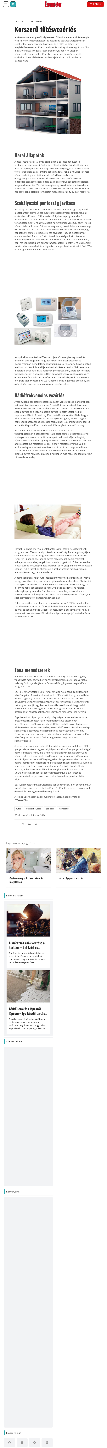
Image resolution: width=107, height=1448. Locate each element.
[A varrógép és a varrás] (78, 832)
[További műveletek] (96, 17)
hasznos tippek (52, 1362)
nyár (63, 1368)
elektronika (36, 1362)
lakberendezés (43, 1356)
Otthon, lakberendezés (13, 1338)
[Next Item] (44, 1037)
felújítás (29, 1356)
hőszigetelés (83, 1362)
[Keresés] (13, 4)
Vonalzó (58, 1339)
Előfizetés (70, 1378)
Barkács (58, 1333)
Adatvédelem (57, 1378)
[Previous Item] (12, 1037)
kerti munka (42, 1368)
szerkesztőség (20, 1362)
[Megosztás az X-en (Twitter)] (16, 800)
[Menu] (6, 4)
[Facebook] (9, 1221)
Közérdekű (8, 1311)
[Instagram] (47, 1221)
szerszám (9, 1356)
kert (19, 1356)
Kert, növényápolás (63, 1311)
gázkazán (44, 784)
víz (96, 1356)
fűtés (12, 784)
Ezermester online (16, 1298)
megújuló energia (13, 1368)
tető (95, 1362)
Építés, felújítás (10, 1333)
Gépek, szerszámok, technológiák (24, 791)
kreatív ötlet (60, 1356)
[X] (22, 1221)
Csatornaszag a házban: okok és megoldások (26, 852)
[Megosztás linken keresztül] (30, 800)
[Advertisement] (53, 268)
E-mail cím (17, 1255)
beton (54, 1368)
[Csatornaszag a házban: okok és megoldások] (28, 832)
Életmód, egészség (63, 1322)
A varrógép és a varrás (71, 850)
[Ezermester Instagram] (8, 1386)
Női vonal (58, 1317)
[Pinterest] (34, 1221)
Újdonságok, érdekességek (16, 1317)
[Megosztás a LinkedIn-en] (23, 800)
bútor (87, 1356)
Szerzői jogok (81, 1378)
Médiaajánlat (43, 1378)
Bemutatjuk (8, 1322)
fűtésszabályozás (27, 784)
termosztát (58, 784)
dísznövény (69, 1362)
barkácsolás (75, 1356)
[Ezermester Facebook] (4, 1386)
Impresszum (28, 1378)
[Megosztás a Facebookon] (10, 800)
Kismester (59, 1328)
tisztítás (28, 1368)
